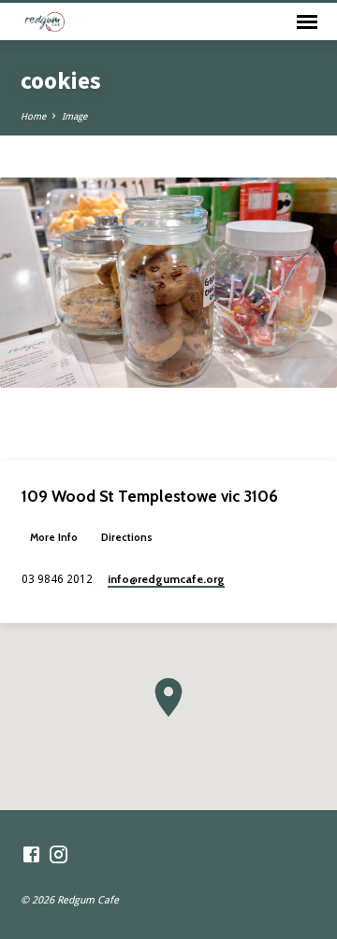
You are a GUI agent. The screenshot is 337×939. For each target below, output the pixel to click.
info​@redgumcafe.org (166, 579)
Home (33, 116)
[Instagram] (58, 855)
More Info (54, 537)
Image (74, 116)
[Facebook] (31, 855)
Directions (127, 537)
